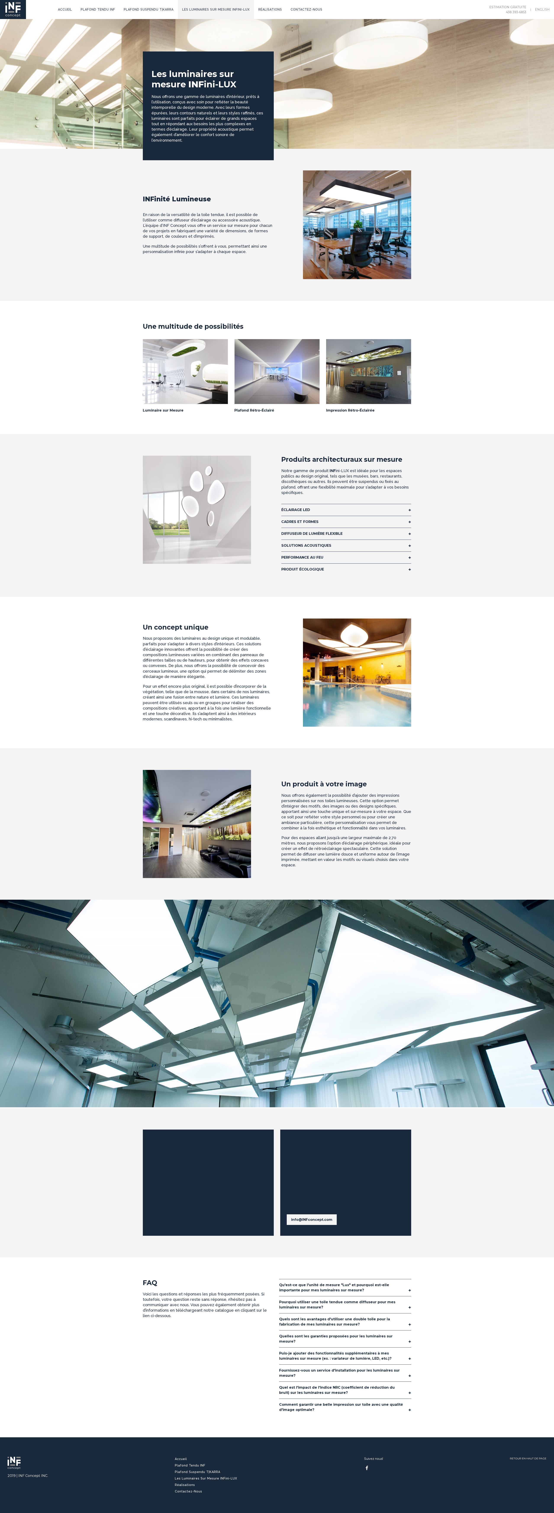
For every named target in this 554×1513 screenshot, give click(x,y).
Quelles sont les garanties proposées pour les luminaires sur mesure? (336, 1338)
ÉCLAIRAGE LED (295, 510)
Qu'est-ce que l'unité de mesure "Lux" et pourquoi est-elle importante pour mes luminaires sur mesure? (334, 1287)
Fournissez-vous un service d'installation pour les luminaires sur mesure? (339, 1373)
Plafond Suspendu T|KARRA (197, 1472)
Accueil (181, 1459)
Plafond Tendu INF (190, 1465)
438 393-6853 (516, 12)
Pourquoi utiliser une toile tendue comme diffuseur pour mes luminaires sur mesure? (337, 1304)
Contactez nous (168, 1179)
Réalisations (185, 1485)
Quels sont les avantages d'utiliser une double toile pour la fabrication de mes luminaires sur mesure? (334, 1321)
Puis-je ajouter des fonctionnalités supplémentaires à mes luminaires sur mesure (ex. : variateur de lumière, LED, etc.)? (335, 1356)
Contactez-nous (188, 1491)
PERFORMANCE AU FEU (302, 557)
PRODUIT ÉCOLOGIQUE (302, 569)
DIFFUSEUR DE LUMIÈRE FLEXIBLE (312, 534)
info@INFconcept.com (311, 1220)
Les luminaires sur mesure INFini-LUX (206, 1478)
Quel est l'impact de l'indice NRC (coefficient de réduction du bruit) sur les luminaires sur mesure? (337, 1390)
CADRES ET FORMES (300, 522)
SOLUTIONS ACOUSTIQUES (306, 545)
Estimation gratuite (507, 7)
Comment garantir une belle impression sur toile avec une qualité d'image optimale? (341, 1407)
